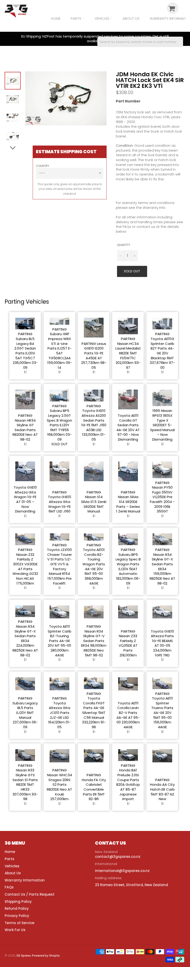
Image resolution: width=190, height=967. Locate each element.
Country (42, 166)
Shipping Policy (18, 901)
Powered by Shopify (46, 955)
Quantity (123, 245)
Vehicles (102, 18)
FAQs (9, 887)
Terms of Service (19, 922)
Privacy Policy (17, 915)
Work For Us (15, 929)
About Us (131, 18)
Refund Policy (17, 908)
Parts (76, 18)
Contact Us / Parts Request (29, 894)
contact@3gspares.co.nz (117, 856)
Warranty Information (25, 880)
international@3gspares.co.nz (122, 870)
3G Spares (23, 955)
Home (55, 18)
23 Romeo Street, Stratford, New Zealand (131, 884)
